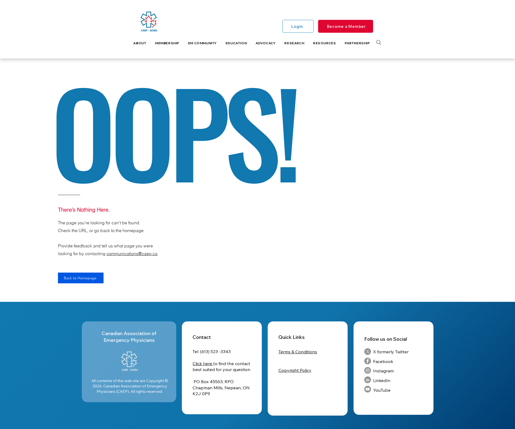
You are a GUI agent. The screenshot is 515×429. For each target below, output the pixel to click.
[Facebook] (367, 361)
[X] (367, 351)
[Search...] (378, 42)
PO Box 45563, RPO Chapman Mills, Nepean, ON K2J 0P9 (221, 387)
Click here (203, 363)
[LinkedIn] (367, 379)
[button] (140, 43)
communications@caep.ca (131, 253)
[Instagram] (367, 370)
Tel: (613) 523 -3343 (212, 351)
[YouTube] (367, 389)
